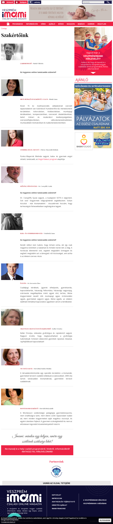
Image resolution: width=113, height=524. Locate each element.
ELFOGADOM (105, 520)
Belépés (23, 2)
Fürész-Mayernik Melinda (39, 150)
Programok (17, 24)
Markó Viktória (31, 63)
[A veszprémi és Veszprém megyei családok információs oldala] (14, 14)
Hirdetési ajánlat (59, 505)
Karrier (91, 24)
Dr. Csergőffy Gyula (36, 186)
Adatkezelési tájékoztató (63, 502)
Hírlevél (10, 2)
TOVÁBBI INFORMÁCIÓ (8, 522)
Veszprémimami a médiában (94, 503)
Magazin (71, 24)
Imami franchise (59, 508)
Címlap (8, 24)
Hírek (43, 24)
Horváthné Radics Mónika (35, 369)
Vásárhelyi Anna (37, 233)
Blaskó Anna (38, 99)
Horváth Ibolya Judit (36, 408)
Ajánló (52, 24)
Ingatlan (101, 24)
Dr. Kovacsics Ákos (30, 283)
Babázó (81, 24)
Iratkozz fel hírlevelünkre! (37, 451)
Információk (32, 24)
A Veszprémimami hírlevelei (94, 500)
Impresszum (57, 498)
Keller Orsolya (41, 329)
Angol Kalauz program (47, 159)
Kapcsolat (56, 495)
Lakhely (37, 2)
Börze (61, 24)
